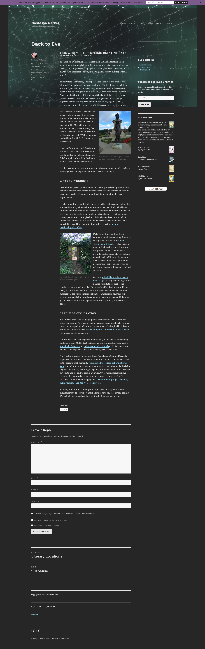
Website (35, 501)
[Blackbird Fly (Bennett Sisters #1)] (171, 178)
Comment (36, 442)
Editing (34, 75)
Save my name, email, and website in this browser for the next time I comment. (64, 514)
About (132, 23)
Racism (43, 77)
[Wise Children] (171, 150)
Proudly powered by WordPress (57, 639)
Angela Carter (145, 150)
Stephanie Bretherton (148, 160)
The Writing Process (39, 66)
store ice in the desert (70, 346)
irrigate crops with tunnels (96, 346)
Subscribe (144, 104)
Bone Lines (142, 157)
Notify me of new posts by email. (46, 525)
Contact (170, 23)
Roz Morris (144, 127)
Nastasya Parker (45, 23)
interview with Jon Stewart (116, 329)
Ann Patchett (145, 169)
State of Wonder (144, 167)
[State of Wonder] (171, 169)
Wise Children (143, 147)
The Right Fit (145, 70)
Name (34, 478)
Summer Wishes (146, 65)
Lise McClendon (146, 179)
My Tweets (35, 614)
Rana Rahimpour (94, 329)
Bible (33, 70)
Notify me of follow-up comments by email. (51, 520)
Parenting (35, 77)
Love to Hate (144, 67)
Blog (150, 23)
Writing (41, 80)
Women (34, 80)
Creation (46, 72)
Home (123, 23)
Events (159, 23)
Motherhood (42, 75)
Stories (141, 23)
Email (34, 490)
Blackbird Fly (143, 176)
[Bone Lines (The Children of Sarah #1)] (171, 159)
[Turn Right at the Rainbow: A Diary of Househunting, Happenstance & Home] (171, 125)
